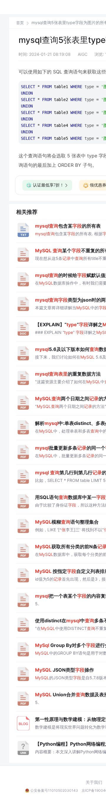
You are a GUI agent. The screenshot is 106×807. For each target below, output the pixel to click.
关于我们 (94, 782)
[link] (20, 23)
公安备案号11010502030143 (54, 790)
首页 (20, 23)
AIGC (82, 54)
